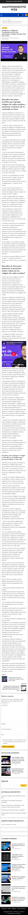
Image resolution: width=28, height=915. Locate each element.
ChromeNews (10, 913)
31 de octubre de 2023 (14, 38)
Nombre (4, 724)
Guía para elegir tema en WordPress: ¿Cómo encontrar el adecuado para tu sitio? (19, 867)
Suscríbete (26, 15)
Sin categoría (4, 27)
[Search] (23, 15)
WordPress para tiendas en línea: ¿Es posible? (13, 810)
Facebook (4, 908)
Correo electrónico (6, 729)
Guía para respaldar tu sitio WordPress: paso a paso (18, 845)
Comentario (4, 705)
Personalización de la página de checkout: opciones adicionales (18, 770)
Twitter (8, 908)
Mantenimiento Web (14, 8)
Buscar (4, 781)
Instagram (13, 908)
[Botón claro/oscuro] (19, 15)
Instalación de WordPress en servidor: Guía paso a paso (19, 888)
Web (2, 734)
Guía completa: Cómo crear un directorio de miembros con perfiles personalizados (18, 760)
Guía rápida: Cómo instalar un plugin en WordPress (18, 856)
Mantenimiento (6, 38)
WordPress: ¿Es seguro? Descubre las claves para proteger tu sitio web (19, 899)
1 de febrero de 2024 (17, 763)
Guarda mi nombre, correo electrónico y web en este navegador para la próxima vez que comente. (14, 741)
